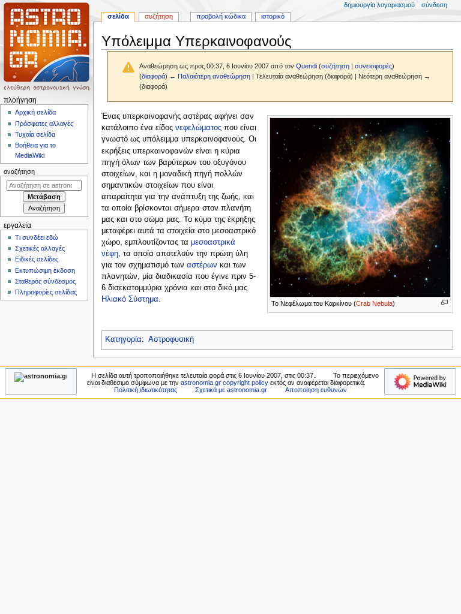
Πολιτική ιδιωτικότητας (145, 389)
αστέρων (202, 265)
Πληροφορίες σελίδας (46, 292)
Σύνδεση (434, 4)
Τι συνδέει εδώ (36, 237)
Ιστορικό (273, 16)
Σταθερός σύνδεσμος (45, 281)
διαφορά (153, 76)
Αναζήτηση (19, 171)
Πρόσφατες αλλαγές (44, 123)
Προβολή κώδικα (221, 16)
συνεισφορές (373, 66)
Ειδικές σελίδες (36, 259)
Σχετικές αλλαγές (40, 248)
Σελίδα (118, 16)
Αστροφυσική (171, 339)
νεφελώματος (198, 128)
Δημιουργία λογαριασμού (379, 4)
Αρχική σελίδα (35, 112)
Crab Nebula (374, 303)
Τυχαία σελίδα (35, 134)
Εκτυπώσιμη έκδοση (45, 270)
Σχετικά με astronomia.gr (231, 389)
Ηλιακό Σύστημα (129, 299)
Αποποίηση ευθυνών (316, 389)
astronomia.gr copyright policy (224, 382)
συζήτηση (335, 66)
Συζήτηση (159, 16)
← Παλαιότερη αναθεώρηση (209, 76)
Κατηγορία (123, 339)
